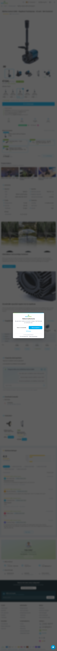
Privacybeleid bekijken (29, 334)
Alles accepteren (36, 327)
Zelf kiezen (28, 331)
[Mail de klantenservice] (53, 647)
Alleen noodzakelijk (21, 327)
